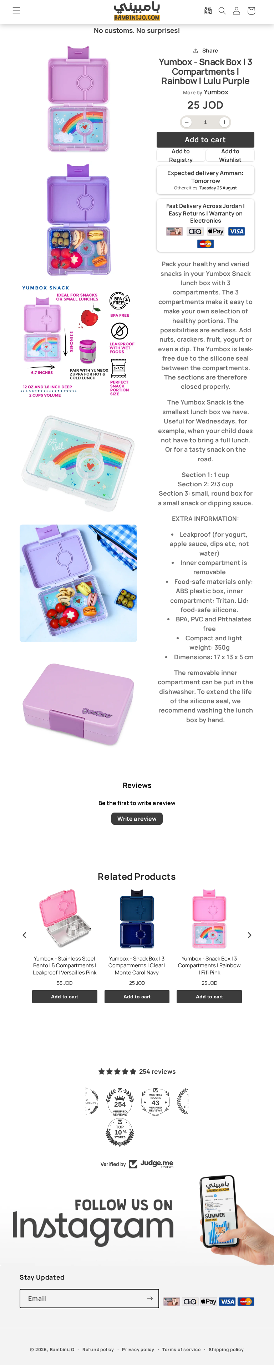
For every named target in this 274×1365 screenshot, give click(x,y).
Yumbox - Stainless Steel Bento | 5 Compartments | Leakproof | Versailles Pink (64, 965)
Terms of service (181, 1349)
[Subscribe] (149, 1298)
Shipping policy (226, 1349)
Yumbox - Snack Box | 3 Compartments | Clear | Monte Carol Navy (137, 965)
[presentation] (25, 935)
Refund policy (98, 1349)
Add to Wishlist (230, 155)
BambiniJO (62, 1349)
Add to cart (64, 996)
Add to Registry (181, 155)
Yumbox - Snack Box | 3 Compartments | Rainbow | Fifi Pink (209, 965)
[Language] (207, 10)
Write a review (137, 819)
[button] (16, 10)
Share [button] (210, 50)
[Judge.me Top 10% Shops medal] (120, 1132)
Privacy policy (138, 1349)
